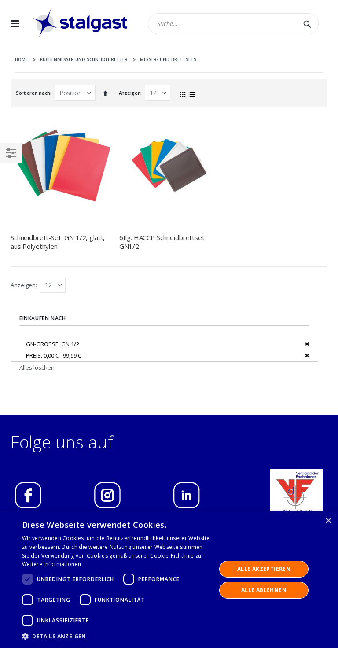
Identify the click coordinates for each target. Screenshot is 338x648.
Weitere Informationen (51, 564)
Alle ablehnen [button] (264, 590)
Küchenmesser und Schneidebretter (84, 59)
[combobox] (233, 23)
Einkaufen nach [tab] (42, 318)
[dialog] (169, 579)
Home (21, 59)
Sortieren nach (33, 92)
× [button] (328, 521)
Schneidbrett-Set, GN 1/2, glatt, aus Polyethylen (58, 242)
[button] (116, 636)
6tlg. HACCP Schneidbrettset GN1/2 (162, 242)
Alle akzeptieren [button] (263, 569)
